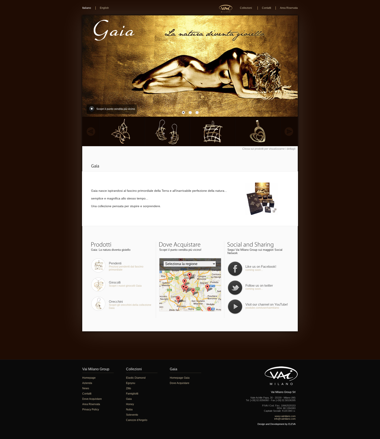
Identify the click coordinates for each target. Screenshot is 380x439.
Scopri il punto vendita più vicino (115, 109)
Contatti (266, 7)
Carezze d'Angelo (136, 420)
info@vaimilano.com (285, 418)
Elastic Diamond (136, 377)
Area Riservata (289, 7)
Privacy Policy (90, 409)
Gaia (129, 398)
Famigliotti (132, 393)
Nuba (129, 409)
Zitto (128, 388)
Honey (130, 404)
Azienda (87, 383)
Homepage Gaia (180, 377)
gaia (95, 166)
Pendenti (115, 263)
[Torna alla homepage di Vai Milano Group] (225, 8)
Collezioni (246, 7)
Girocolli (115, 282)
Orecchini (116, 301)
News (85, 388)
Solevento (132, 414)
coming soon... (254, 269)
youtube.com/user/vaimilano (262, 307)
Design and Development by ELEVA (277, 424)
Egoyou (130, 383)
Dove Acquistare (92, 398)
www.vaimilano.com (285, 416)
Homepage (89, 377)
